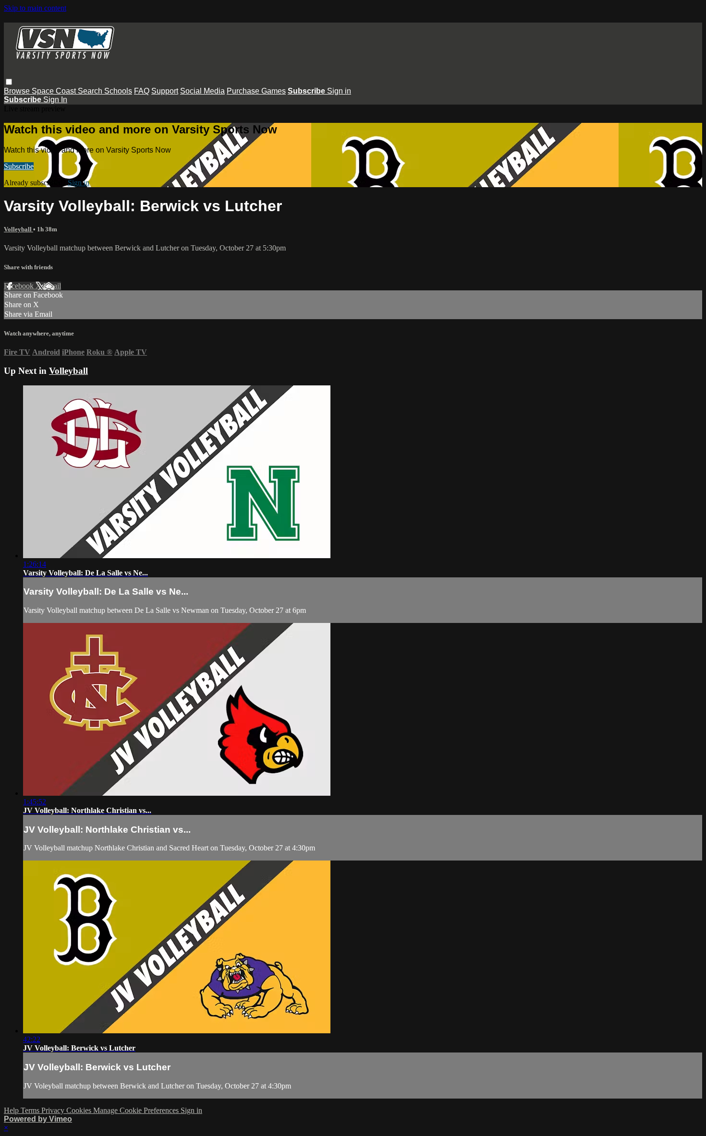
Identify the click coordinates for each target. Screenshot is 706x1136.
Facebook (20, 286)
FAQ (141, 91)
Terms (31, 1110)
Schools (118, 91)
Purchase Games (256, 91)
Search (91, 91)
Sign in (339, 91)
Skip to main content (35, 8)
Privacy (53, 1110)
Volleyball (18, 229)
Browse (18, 91)
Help (12, 1110)
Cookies (79, 1110)
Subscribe (19, 166)
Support (164, 91)
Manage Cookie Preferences (137, 1110)
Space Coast (55, 91)
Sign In (55, 100)
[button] (9, 82)
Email (52, 286)
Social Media (202, 91)
